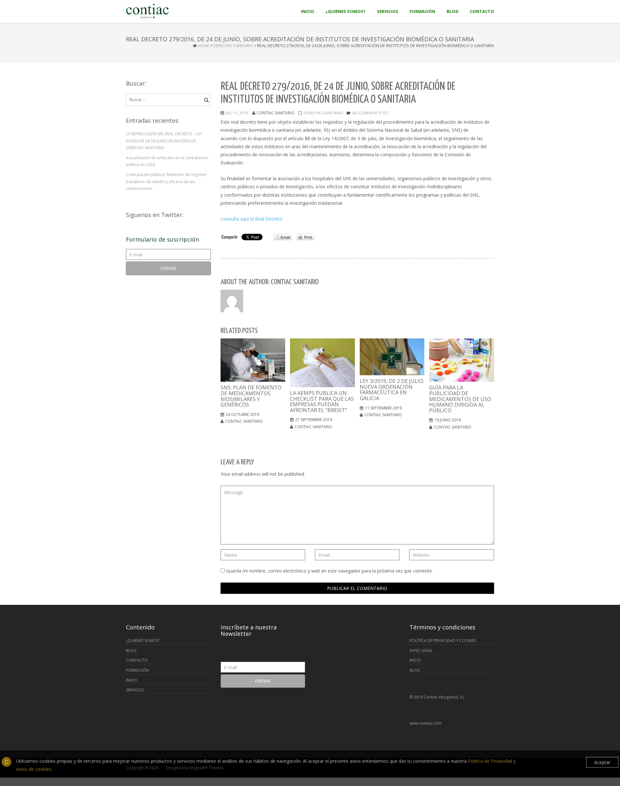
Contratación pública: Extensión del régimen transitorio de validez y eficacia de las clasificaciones (166, 181)
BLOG (131, 650)
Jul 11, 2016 (237, 113)
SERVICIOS (135, 690)
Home (204, 45)
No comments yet (370, 113)
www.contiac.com (425, 723)
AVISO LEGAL (421, 650)
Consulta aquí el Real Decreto (252, 219)
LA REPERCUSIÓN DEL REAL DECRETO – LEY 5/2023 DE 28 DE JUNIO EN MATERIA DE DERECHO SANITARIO (164, 140)
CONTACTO (137, 660)
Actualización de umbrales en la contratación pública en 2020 (167, 161)
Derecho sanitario (233, 45)
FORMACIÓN (137, 670)
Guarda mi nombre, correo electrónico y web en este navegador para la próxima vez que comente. (329, 571)
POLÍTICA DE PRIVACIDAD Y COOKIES (442, 640)
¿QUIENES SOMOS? (143, 640)
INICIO (132, 680)
